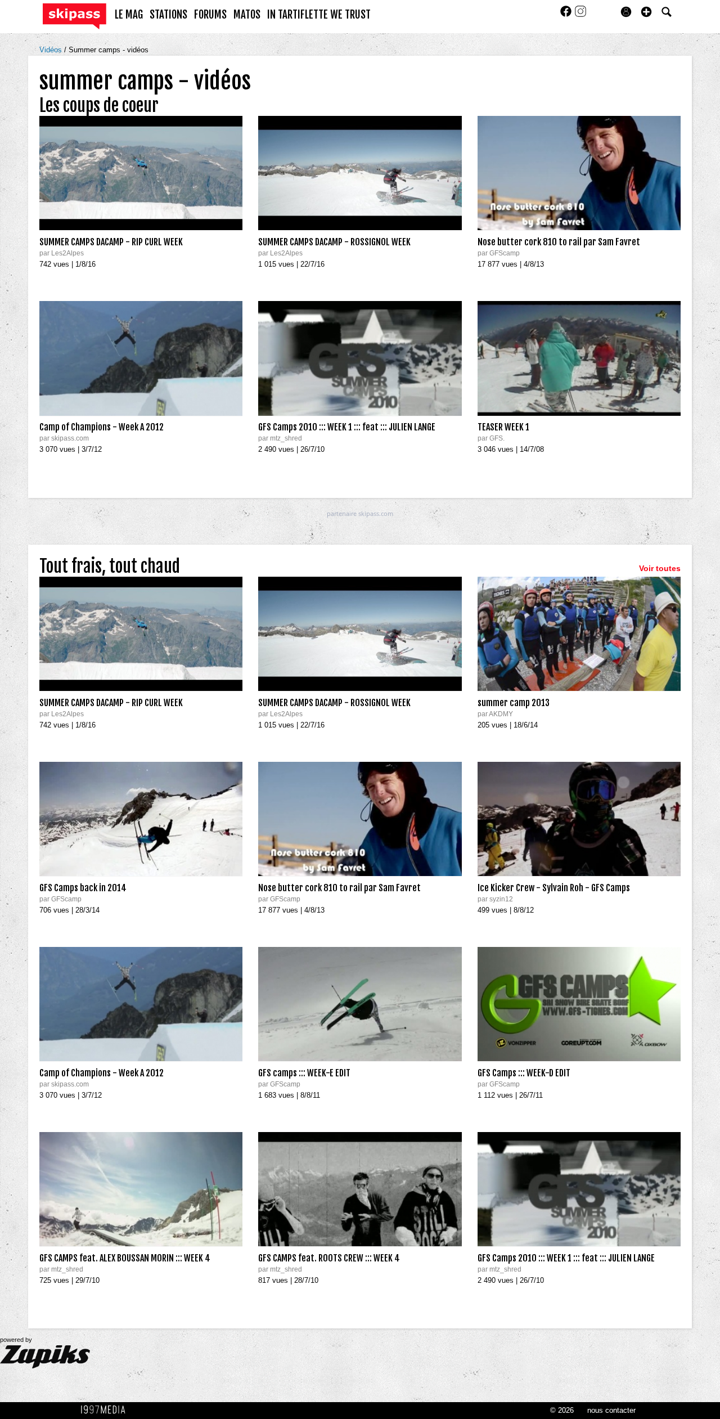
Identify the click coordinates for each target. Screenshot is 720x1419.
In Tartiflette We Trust (319, 14)
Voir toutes (660, 568)
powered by (16, 1339)
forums (210, 14)
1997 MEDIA (106, 1410)
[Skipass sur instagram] (580, 15)
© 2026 (562, 1410)
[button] (646, 12)
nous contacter (611, 1410)
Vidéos (51, 50)
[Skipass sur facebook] (567, 15)
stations (168, 14)
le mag (129, 14)
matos (246, 14)
